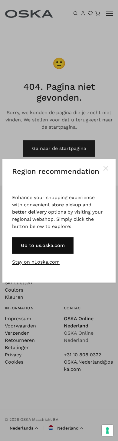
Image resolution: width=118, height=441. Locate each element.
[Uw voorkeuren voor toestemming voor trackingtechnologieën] (107, 430)
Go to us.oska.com (43, 245)
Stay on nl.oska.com (36, 262)
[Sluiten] (106, 168)
